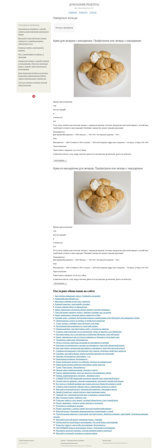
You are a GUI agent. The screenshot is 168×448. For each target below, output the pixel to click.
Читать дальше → (60, 160)
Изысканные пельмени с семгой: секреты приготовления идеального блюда (33, 31)
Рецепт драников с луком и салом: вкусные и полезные (79, 403)
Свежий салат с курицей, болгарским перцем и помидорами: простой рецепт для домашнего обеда (97, 318)
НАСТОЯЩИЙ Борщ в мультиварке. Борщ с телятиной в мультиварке (85, 427)
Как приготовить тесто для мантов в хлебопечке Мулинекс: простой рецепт (88, 334)
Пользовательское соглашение (75, 440)
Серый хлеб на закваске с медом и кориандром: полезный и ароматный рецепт (90, 381)
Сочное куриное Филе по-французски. (71, 307)
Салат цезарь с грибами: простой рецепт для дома (77, 323)
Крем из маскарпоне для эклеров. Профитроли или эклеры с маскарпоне (98, 168)
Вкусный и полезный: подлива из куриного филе (76, 433)
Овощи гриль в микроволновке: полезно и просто (77, 370)
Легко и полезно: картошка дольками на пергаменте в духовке (82, 342)
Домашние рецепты (84, 4)
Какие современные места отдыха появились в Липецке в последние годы (88, 337)
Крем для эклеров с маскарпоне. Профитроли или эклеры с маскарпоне (97, 40)
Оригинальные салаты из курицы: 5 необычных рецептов (80, 320)
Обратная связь (107, 440)
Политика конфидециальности (69, 443)
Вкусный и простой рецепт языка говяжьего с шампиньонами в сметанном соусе (32, 41)
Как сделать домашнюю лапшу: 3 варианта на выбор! (77, 296)
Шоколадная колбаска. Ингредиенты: (72, 359)
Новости (83, 12)
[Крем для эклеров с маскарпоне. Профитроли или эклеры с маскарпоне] (102, 70)
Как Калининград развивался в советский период (77, 326)
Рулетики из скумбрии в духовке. (70, 406)
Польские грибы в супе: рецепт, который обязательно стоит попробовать (87, 400)
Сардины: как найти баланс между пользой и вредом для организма (85, 353)
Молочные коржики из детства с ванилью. (72, 301)
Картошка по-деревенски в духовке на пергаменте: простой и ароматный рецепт (90, 345)
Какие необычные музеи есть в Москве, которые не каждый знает (84, 362)
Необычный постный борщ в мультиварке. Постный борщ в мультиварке (87, 422)
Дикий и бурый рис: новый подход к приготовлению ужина (80, 392)
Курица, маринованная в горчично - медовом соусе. (78, 375)
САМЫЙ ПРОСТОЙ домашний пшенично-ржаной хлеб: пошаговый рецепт (88, 378)
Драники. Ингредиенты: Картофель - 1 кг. (73, 356)
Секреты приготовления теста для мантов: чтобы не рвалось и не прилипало (89, 331)
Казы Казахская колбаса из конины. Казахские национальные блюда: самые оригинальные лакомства (33, 76)
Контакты (63, 440)
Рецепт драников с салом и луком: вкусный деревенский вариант (84, 408)
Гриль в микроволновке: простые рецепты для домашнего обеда (83, 373)
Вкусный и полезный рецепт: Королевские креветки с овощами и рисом (86, 389)
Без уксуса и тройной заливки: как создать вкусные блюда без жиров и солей (88, 384)
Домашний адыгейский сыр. (67, 298)
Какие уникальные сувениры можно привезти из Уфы (77, 315)
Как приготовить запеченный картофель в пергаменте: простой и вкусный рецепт (90, 348)
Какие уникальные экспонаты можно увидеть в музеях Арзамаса (82, 309)
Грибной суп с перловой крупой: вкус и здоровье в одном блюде (83, 395)
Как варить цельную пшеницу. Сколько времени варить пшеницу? (84, 430)
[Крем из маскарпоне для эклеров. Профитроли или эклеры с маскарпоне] (102, 198)
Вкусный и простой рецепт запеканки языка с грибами (79, 419)
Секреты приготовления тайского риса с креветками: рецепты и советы (86, 386)
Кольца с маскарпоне (64, 27)
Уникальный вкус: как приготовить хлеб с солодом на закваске (82, 329)
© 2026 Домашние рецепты (26, 440)
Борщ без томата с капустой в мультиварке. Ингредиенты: (80, 425)
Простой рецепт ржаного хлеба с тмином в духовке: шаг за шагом (83, 312)
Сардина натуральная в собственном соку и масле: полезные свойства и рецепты (91, 351)
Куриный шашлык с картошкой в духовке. (72, 304)
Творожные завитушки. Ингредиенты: (72, 340)
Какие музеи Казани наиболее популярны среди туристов (80, 364)
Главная (72, 12)
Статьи (92, 12)
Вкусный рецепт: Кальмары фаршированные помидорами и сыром (84, 411)
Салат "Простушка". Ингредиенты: (70, 367)
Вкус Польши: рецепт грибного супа (71, 397)
